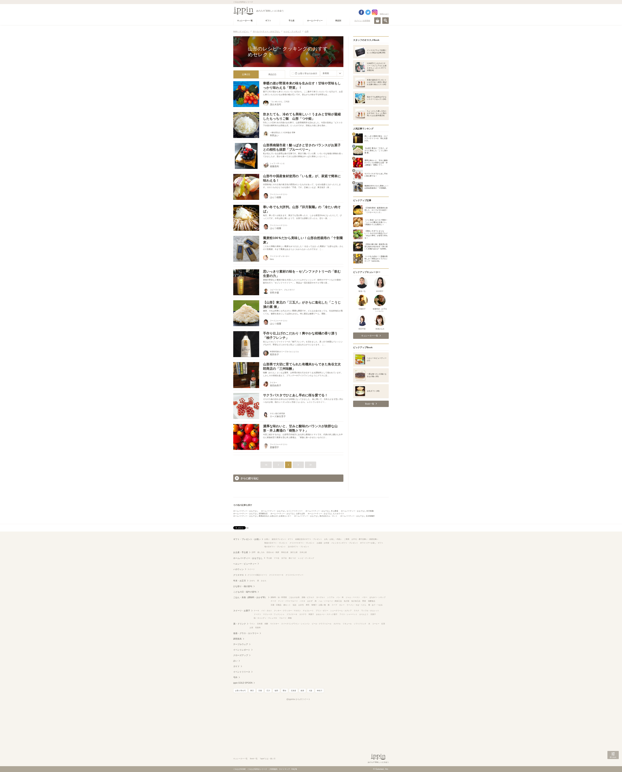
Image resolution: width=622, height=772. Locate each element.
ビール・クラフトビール (321, 624)
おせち (252, 581)
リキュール (347, 624)
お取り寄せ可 (240, 691)
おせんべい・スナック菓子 (326, 614)
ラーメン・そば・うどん (356, 605)
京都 (260, 691)
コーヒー (375, 624)
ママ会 (276, 558)
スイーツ (251, 569)
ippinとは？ (384, 14)
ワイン (252, 624)
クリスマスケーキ (276, 575)
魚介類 (346, 601)
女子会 (284, 558)
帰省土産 (284, 552)
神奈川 (319, 691)
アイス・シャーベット (348, 614)
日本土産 (303, 552)
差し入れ (261, 552)
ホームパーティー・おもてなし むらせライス (326, 514)
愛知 (284, 691)
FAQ (293, 769)
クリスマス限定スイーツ (257, 575)
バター (364, 597)
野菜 (364, 601)
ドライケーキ (292, 614)
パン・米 (340, 597)
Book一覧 (254, 759)
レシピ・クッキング (306, 558)
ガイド (236, 666)
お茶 (251, 628)
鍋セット (287, 605)
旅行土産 (294, 552)
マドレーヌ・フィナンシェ (273, 614)
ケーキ (256, 611)
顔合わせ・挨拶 (273, 552)
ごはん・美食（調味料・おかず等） (250, 597)
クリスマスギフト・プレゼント (302, 543)
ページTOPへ (613, 765)
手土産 (269, 558)
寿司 (307, 605)
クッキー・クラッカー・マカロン (287, 611)
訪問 (253, 552)
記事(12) (246, 74)
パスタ (302, 601)
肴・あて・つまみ (375, 605)
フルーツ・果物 (285, 618)
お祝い (267, 539)
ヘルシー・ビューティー (244, 564)
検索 (385, 20)
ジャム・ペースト (353, 597)
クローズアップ (240, 655)
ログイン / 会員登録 (362, 21)
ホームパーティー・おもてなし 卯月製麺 (357, 511)
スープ (334, 605)
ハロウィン (238, 569)
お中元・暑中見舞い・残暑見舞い (364, 539)
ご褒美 (346, 539)
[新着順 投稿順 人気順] (331, 73)
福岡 (276, 691)
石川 (268, 691)
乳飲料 (258, 628)
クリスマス (238, 575)
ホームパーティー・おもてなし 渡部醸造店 (250, 514)
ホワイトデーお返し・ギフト (371, 543)
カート (377, 20)
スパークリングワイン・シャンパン (295, 624)
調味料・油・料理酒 (279, 597)
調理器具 (237, 639)
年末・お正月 (239, 580)
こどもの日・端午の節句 (244, 592)
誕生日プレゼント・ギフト (282, 539)
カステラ (302, 614)
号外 (235, 677)
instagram (374, 12)
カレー (342, 605)
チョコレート (308, 611)
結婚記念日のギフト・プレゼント (308, 539)
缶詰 (294, 605)
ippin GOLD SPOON (242, 683)
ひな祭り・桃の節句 (242, 586)
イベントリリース (241, 672)
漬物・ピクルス (308, 597)
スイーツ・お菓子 (241, 610)
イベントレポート (241, 650)
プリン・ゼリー (322, 611)
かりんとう (363, 614)
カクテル (337, 624)
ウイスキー (274, 624)
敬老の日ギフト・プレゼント (276, 543)
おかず (310, 601)
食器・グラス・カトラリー (246, 633)
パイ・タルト (266, 611)
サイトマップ (284, 769)
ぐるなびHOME (239, 769)
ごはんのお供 (294, 597)
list (247, 528)
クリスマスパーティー (294, 575)
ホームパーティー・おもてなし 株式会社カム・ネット (315, 516)
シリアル (330, 597)
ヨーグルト (320, 597)
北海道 (293, 691)
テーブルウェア (240, 644)
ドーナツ (257, 614)
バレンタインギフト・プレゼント (344, 543)
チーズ (273, 601)
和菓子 (311, 614)
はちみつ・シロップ (377, 597)
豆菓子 (373, 614)
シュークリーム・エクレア (341, 611)
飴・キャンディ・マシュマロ (265, 618)
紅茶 (383, 624)
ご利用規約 (273, 769)
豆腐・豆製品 (276, 605)
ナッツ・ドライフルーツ (288, 601)
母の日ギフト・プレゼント (275, 547)
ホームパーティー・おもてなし (245, 511)
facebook (361, 12)
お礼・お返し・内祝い (333, 539)
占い (235, 661)
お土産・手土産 (240, 552)
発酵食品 (371, 601)
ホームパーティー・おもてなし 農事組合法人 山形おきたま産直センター (262, 516)
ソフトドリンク (360, 624)
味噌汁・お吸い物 (318, 605)
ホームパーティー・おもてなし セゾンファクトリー (282, 511)
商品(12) (272, 74)
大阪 (310, 691)
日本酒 (259, 624)
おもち (263, 581)
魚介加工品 (355, 601)
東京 (252, 691)
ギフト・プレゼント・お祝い (247, 539)
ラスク (356, 611)
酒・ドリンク (239, 624)
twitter (368, 12)
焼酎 (266, 624)
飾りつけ (292, 558)
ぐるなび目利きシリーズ (257, 769)
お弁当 (301, 605)
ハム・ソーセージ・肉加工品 (330, 601)
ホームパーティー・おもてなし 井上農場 (321, 511)
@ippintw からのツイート (298, 699)
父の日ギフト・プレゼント (298, 547)
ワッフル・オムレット (370, 611)
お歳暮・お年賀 (323, 543)
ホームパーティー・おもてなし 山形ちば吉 (288, 514)
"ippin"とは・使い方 (268, 759)
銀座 (302, 691)
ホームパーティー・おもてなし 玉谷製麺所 (357, 516)
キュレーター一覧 (240, 759)
